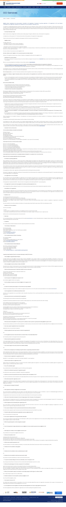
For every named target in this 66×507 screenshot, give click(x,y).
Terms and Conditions (6, 497)
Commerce (25, 7)
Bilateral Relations (19, 7)
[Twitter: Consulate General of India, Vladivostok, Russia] (37, 3)
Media (49, 7)
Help (37, 497)
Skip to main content (56, 1)
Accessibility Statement (32, 497)
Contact (52, 7)
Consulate (8, 7)
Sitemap (4, 1)
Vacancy (37, 7)
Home (5, 7)
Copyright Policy (18, 497)
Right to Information (43, 7)
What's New (60, 3)
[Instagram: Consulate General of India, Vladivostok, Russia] (41, 3)
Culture (33, 7)
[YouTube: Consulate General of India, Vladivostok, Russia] (40, 3)
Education (29, 7)
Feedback (8, 1)
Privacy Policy (13, 497)
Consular (13, 7)
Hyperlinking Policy (25, 497)
